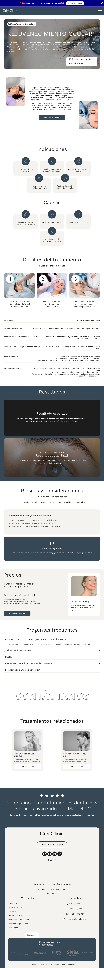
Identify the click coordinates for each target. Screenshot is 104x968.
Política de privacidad (18, 924)
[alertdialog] (52, 3)
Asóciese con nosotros (19, 920)
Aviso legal (14, 928)
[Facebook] (44, 854)
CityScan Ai (14, 911)
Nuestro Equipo (16, 907)
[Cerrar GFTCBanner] (102, 3)
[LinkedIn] (54, 854)
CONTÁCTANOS (52, 696)
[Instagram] (49, 854)
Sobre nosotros (16, 915)
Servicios (13, 903)
